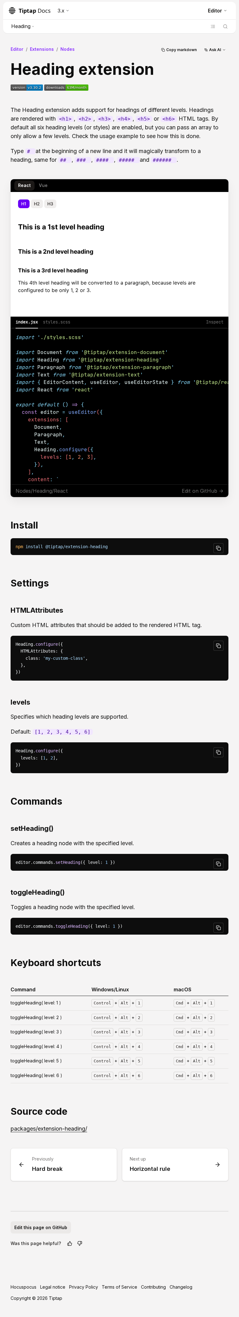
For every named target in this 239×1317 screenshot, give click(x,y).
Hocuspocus (23, 1287)
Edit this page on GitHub (40, 1227)
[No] (80, 1243)
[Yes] (70, 1243)
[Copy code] (218, 548)
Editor (215, 10)
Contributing (153, 1287)
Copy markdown (181, 49)
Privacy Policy (83, 1287)
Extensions (42, 49)
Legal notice (52, 1287)
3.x (61, 10)
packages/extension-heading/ (49, 1128)
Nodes (67, 49)
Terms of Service (119, 1287)
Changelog (181, 1287)
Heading (20, 26)
